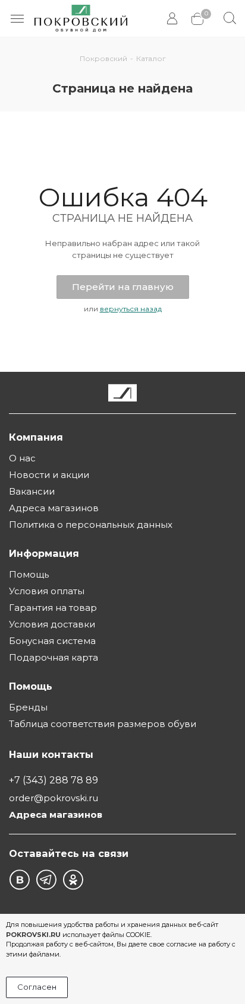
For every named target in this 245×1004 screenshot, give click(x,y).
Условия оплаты (46, 591)
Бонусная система (52, 640)
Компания (36, 437)
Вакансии (32, 491)
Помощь (29, 574)
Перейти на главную (123, 286)
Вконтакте (19, 879)
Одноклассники (72, 879)
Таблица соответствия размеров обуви (102, 723)
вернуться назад (131, 308)
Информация (44, 553)
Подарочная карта (53, 657)
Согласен (36, 987)
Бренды (28, 707)
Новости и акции (49, 474)
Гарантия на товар (53, 607)
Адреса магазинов (54, 508)
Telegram (46, 879)
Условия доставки (52, 624)
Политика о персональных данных (90, 524)
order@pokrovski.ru (53, 798)
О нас (22, 458)
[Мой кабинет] (173, 18)
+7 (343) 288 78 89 (53, 780)
